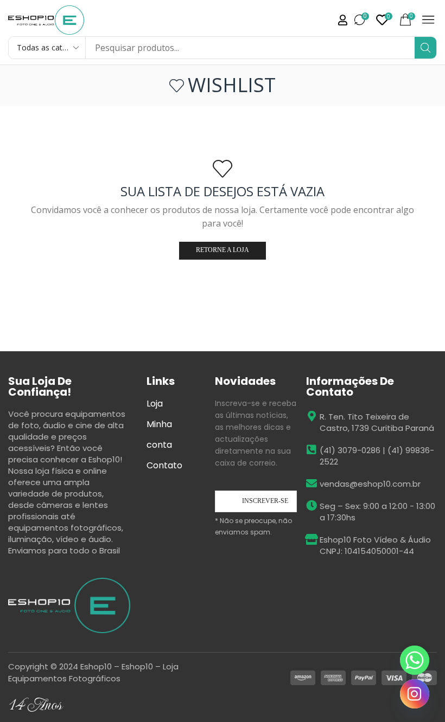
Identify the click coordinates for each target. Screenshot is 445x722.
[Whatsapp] (414, 660)
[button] (362, 20)
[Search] (425, 48)
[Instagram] (414, 693)
